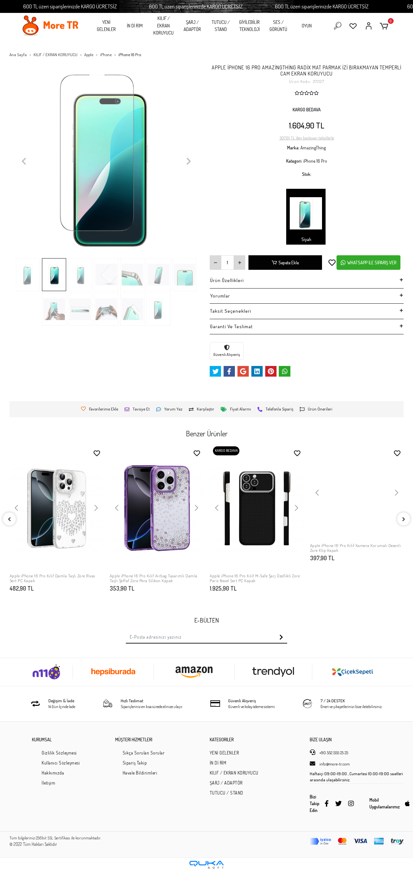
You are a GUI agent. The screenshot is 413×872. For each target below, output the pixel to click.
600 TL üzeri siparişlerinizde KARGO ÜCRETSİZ (70, 6)
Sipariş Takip (135, 763)
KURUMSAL (42, 739)
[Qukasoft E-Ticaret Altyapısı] (206, 865)
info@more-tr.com (334, 763)
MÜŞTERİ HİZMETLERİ (133, 739)
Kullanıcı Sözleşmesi (61, 763)
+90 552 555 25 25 (333, 752)
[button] (385, 26)
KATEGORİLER (222, 739)
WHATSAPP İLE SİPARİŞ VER (371, 262)
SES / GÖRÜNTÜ (278, 26)
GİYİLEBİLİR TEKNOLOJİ (249, 26)
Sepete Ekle (288, 262)
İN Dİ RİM (135, 26)
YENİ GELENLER (106, 26)
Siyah (305, 239)
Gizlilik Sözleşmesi (59, 752)
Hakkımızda (53, 773)
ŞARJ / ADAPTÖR (192, 26)
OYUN (307, 26)
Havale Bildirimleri (140, 773)
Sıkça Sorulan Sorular (144, 752)
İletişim (48, 783)
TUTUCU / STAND (221, 26)
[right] (403, 519)
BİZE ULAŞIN (321, 739)
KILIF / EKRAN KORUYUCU (163, 25)
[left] (9, 519)
